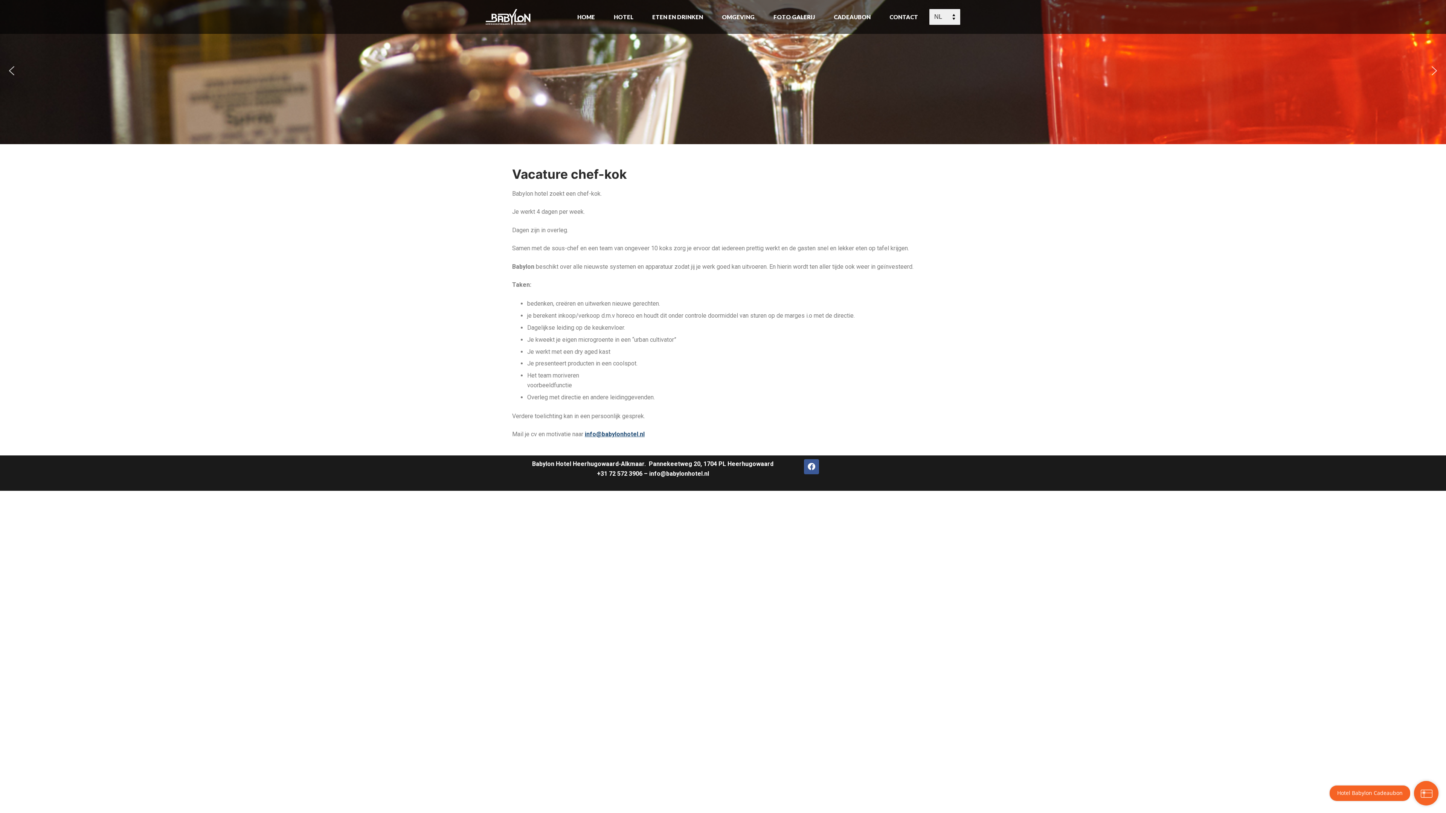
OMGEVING (738, 17)
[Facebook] (811, 466)
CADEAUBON (852, 17)
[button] (12, 71)
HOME (586, 17)
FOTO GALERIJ (794, 17)
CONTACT (903, 17)
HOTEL (623, 17)
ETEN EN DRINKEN (677, 17)
